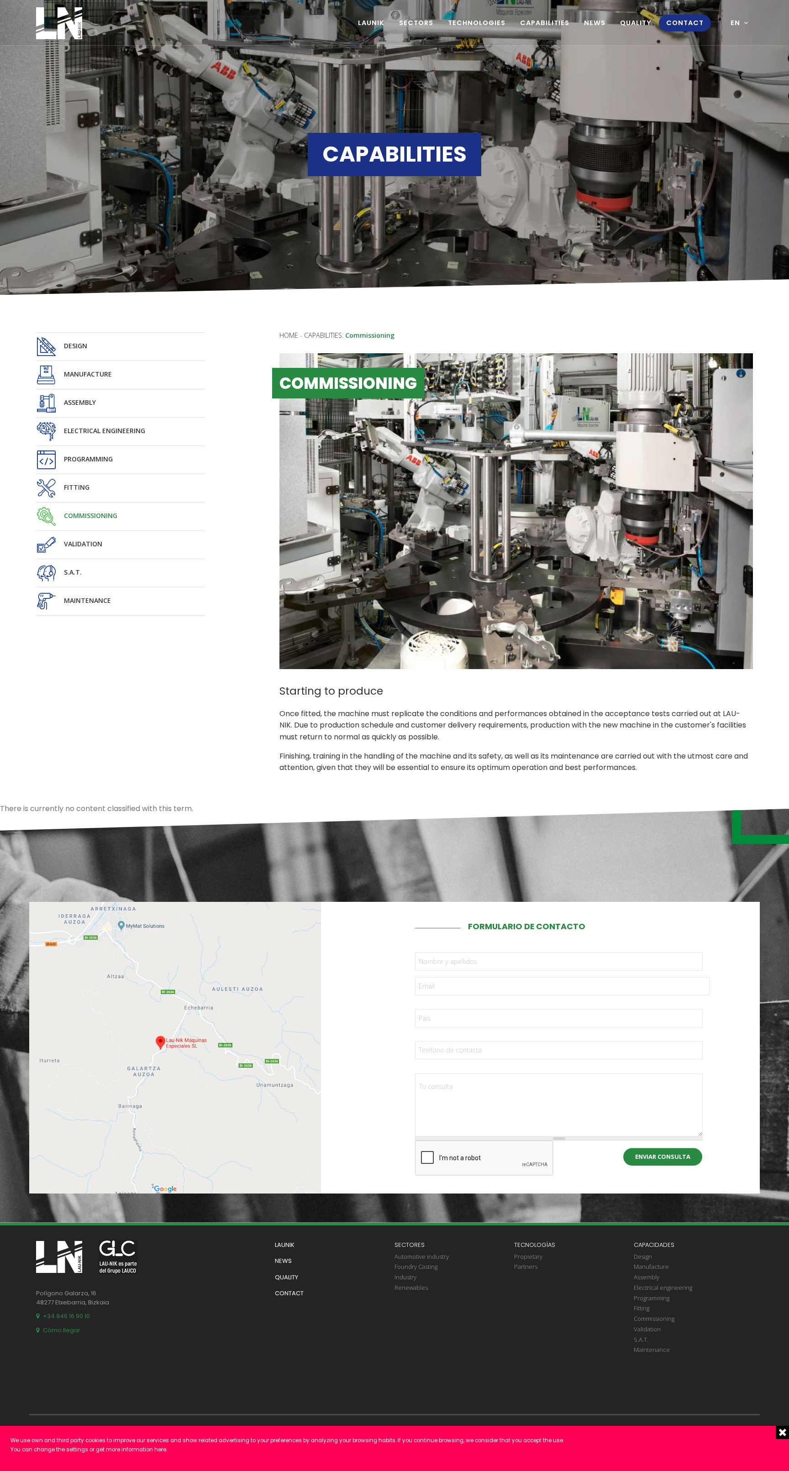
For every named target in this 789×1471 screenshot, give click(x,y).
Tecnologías (534, 1245)
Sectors (416, 22)
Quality (636, 22)
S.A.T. (72, 572)
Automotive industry (421, 1256)
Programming (87, 459)
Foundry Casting (415, 1266)
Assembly (79, 402)
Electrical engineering (103, 430)
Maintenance (86, 600)
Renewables (411, 1287)
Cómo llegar (61, 1330)
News (594, 22)
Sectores (409, 1245)
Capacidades (654, 1245)
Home (288, 335)
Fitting (75, 487)
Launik (371, 22)
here (160, 1449)
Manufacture (87, 374)
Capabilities (544, 22)
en (735, 22)
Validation (82, 543)
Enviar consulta (662, 1156)
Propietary (528, 1256)
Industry (405, 1277)
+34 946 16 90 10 (66, 1316)
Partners (525, 1266)
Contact (685, 22)
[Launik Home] (59, 23)
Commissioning (89, 515)
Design (74, 345)
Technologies (476, 22)
